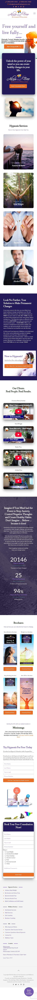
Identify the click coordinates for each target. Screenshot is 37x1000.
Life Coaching (8, 915)
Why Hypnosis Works (11, 927)
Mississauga (18, 727)
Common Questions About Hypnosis (15, 932)
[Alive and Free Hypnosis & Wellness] (18, 13)
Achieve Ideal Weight (11, 890)
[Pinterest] (21, 6)
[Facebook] (14, 6)
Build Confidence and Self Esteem (14, 901)
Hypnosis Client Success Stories (13, 929)
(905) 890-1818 (12, 2)
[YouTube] (19, 6)
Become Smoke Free (10, 895)
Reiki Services (9, 912)
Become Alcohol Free (11, 898)
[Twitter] (16, 6)
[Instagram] (23, 6)
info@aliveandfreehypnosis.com (19, 4)
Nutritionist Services (10, 910)
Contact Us (8, 935)
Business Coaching (10, 918)
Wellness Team (9, 938)
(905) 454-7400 (26, 2)
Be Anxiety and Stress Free (12, 893)
